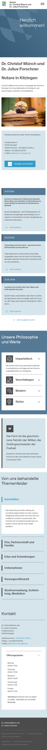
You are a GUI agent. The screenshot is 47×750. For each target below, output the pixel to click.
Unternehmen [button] (13, 568)
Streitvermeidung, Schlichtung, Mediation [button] (21, 592)
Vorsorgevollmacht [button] (16, 579)
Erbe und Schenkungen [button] (19, 556)
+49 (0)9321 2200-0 (23, 638)
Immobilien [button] (11, 499)
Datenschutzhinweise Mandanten (15, 744)
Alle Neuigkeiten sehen (26, 320)
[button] (23, 358)
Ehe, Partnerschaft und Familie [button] (19, 544)
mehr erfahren (15, 227)
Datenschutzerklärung (23, 741)
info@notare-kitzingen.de (20, 153)
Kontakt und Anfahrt (23, 164)
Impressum (6, 741)
